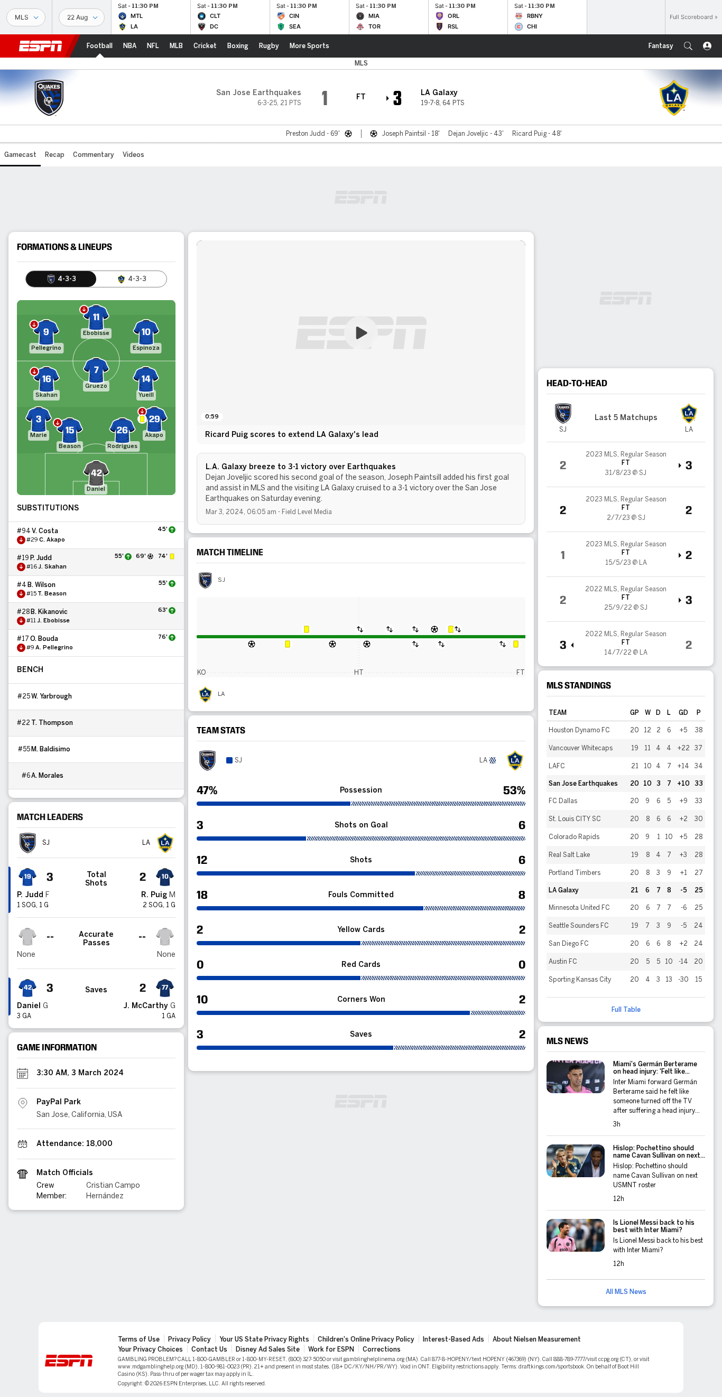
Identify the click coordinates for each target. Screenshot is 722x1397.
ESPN (40, 46)
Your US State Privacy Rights (264, 1339)
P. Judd (41, 558)
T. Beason (52, 594)
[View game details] (626, 464)
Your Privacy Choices (150, 1349)
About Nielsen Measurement (537, 1339)
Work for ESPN (331, 1349)
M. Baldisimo (50, 749)
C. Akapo (52, 540)
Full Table (626, 1009)
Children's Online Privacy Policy (366, 1339)
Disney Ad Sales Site (268, 1349)
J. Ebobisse (53, 621)
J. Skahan (52, 567)
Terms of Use (139, 1339)
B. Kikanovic (49, 612)
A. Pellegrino (54, 648)
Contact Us (209, 1349)
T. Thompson (52, 723)
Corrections (382, 1349)
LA (221, 694)
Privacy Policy (189, 1339)
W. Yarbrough (51, 696)
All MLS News (626, 1292)
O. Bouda (44, 638)
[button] (688, 46)
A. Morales (47, 775)
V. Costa (45, 531)
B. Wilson (41, 585)
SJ (221, 580)
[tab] (61, 279)
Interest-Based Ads (453, 1339)
